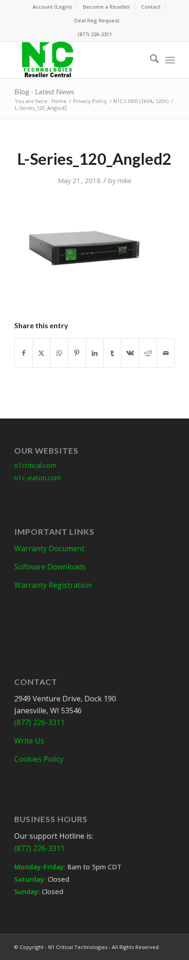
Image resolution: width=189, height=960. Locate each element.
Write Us (29, 741)
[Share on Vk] (130, 353)
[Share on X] (41, 353)
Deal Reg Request (96, 20)
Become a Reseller (106, 6)
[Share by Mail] (165, 353)
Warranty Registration (52, 585)
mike (124, 180)
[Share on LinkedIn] (95, 353)
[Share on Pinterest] (77, 353)
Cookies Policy (38, 759)
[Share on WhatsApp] (59, 353)
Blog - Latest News (44, 91)
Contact (151, 6)
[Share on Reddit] (148, 353)
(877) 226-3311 (95, 34)
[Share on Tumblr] (112, 353)
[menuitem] (52, 7)
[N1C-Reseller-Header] (78, 60)
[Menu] (170, 60)
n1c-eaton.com (37, 477)
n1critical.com (35, 465)
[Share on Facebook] (24, 353)
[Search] (150, 60)
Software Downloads (50, 567)
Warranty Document (49, 548)
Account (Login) (52, 6)
